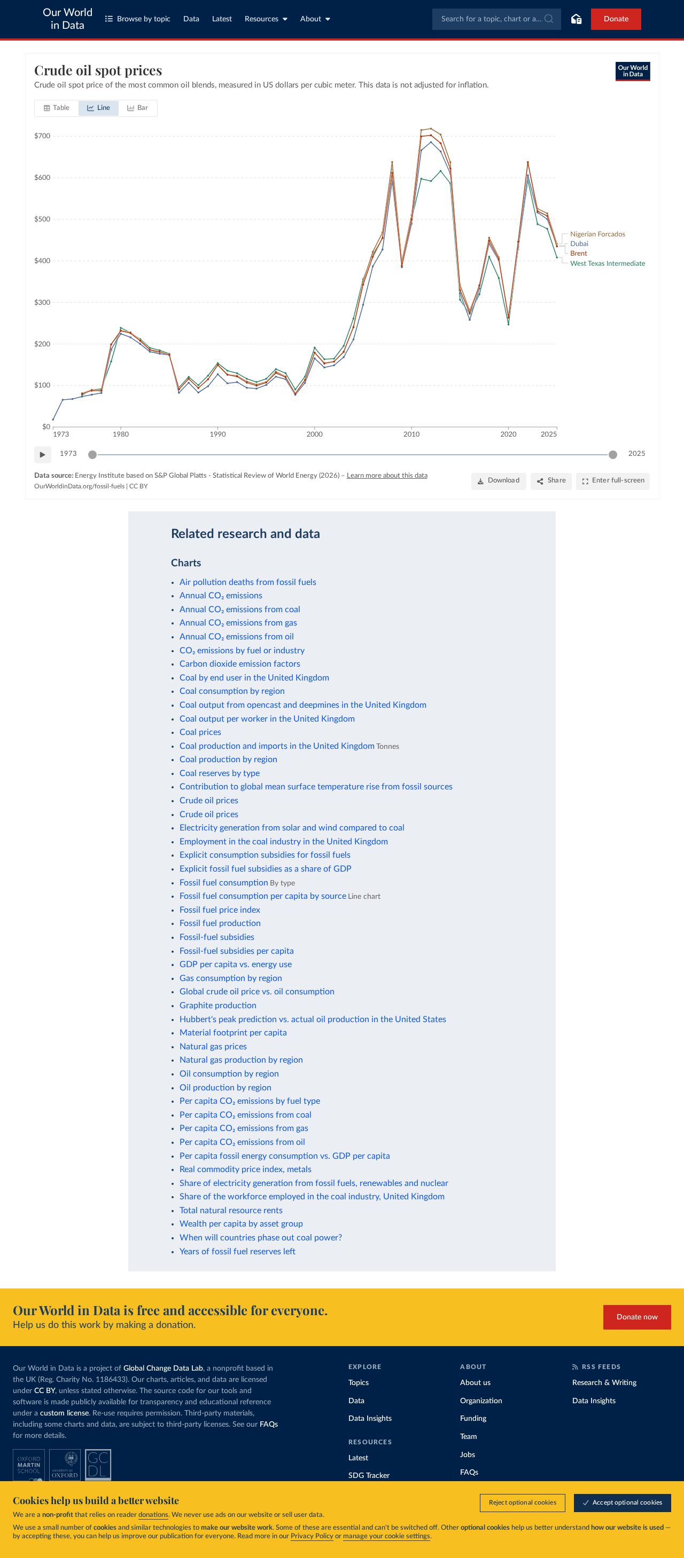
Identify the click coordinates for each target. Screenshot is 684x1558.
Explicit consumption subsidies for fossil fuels (265, 855)
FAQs (269, 1424)
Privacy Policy (312, 1536)
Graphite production (218, 1005)
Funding (473, 1418)
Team (468, 1437)
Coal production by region (228, 759)
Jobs (467, 1455)
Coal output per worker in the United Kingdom (267, 719)
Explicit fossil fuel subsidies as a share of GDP (266, 869)
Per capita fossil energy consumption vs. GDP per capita (285, 1156)
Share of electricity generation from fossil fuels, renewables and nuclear (314, 1183)
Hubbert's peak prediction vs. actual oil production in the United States (313, 1019)
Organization (481, 1401)
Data (191, 19)
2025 (637, 453)
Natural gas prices (213, 1046)
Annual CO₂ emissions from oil (237, 636)
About (310, 19)
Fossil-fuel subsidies (217, 937)
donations (153, 1515)
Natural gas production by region (241, 1060)
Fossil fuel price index (220, 910)
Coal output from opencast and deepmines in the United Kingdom (303, 705)
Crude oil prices (209, 800)
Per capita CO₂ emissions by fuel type (250, 1101)
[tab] (57, 108)
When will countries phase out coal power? (261, 1237)
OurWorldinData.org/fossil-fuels (79, 486)
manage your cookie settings (386, 1536)
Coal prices (200, 732)
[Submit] (548, 19)
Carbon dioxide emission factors (240, 664)
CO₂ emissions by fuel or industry (242, 650)
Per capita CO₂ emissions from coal (246, 1115)
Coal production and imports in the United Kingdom (277, 746)
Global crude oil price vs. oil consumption (257, 991)
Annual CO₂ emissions (221, 595)
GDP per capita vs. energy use (236, 964)
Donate (616, 19)
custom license (64, 1413)
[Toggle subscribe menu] (576, 19)
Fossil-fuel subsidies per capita (237, 951)
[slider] (92, 454)
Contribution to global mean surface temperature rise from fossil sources (316, 786)
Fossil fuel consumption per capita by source (263, 896)
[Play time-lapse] (42, 454)
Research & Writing (604, 1383)
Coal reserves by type (220, 773)
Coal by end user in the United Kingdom (254, 678)
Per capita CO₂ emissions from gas (244, 1128)
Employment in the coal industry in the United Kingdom (284, 841)
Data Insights (370, 1418)
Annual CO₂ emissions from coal (240, 609)
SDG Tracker (369, 1476)
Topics (358, 1383)
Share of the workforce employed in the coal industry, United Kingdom (312, 1196)
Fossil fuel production (220, 923)
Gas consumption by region (231, 978)
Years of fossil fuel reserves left (238, 1251)
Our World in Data (67, 19)
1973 (68, 453)
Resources (261, 19)
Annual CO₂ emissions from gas (238, 623)
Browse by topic (143, 19)
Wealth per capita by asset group (241, 1224)
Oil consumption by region (229, 1074)
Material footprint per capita (233, 1033)
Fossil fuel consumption (224, 883)
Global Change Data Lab (163, 1368)
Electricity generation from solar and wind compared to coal (292, 828)
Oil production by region (225, 1088)
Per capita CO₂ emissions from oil (242, 1142)
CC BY (138, 486)
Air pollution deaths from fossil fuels (248, 582)
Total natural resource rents (231, 1210)
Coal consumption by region (232, 691)
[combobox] (496, 19)
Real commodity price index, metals (246, 1169)
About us (475, 1383)
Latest (222, 19)
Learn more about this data (387, 475)
